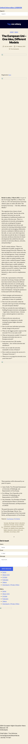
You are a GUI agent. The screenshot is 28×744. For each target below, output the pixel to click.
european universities (17, 526)
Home (4, 572)
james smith (17, 530)
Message (2, 556)
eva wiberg (11, 528)
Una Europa (10, 519)
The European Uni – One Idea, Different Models (14, 39)
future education (19, 528)
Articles (4, 577)
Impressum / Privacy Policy (10, 585)
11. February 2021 (20, 46)
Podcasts (5, 580)
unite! (17, 532)
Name (1, 544)
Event (12, 32)
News (16, 32)
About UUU (6, 575)
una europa (13, 532)
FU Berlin (17, 519)
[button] (14, 589)
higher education (8, 530)
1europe (6, 523)
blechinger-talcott (14, 523)
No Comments (15, 49)
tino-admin (9, 46)
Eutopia (6, 528)
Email (1, 550)
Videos (4, 582)
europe (16, 524)
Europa (12, 524)
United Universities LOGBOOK (11, 8)
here (10, 75)
